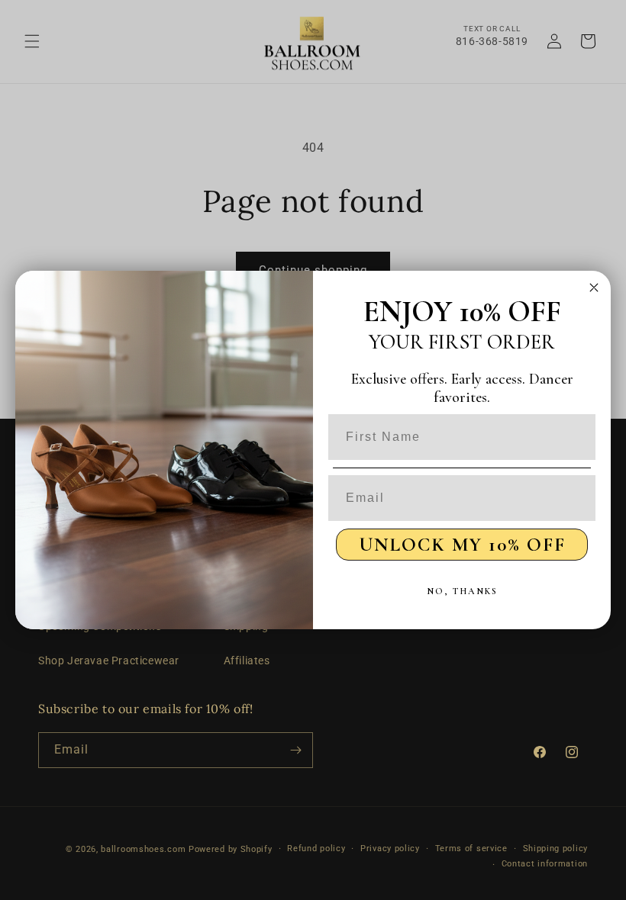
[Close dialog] (594, 287)
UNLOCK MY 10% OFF (462, 544)
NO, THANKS (462, 591)
